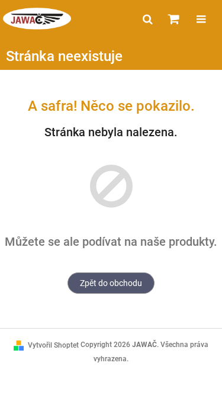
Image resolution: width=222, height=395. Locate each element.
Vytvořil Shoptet (53, 345)
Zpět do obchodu (111, 283)
